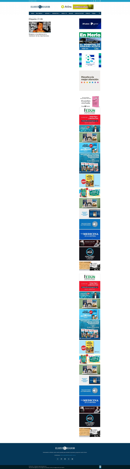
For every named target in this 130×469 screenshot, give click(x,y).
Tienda (93, 13)
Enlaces (71, 13)
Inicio (32, 13)
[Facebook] (91, 1)
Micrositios (55, 13)
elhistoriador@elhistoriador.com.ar (68, 455)
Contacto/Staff (79, 13)
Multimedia (39, 13)
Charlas (88, 13)
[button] (99, 13)
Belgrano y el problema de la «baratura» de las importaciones (39, 35)
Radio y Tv (64, 13)
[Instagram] (93, 1)
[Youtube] (100, 1)
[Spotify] (96, 1)
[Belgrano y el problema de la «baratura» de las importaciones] (40, 27)
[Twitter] (98, 1)
